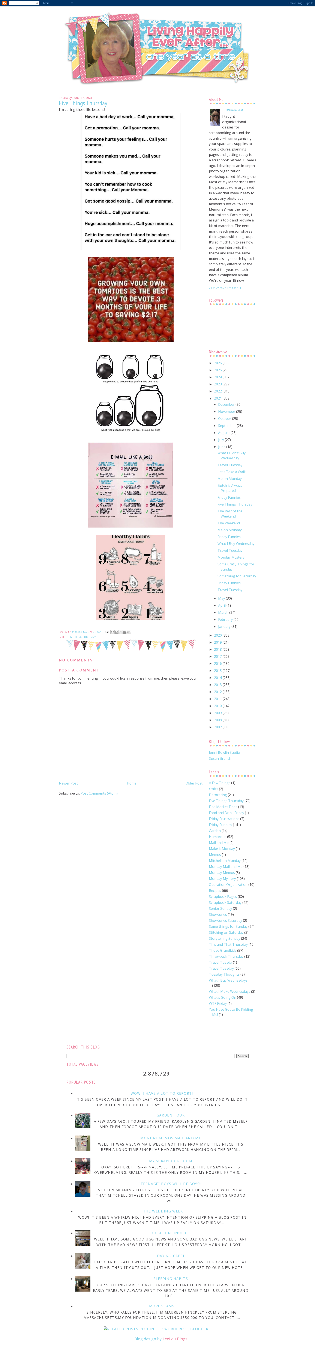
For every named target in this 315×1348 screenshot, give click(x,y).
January (224, 626)
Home (131, 783)
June (222, 446)
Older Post (194, 783)
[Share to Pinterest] (129, 632)
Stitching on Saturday (226, 932)
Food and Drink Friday (226, 812)
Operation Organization (228, 884)
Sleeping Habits (170, 1278)
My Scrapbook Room (170, 1161)
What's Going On (222, 997)
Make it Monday (222, 848)
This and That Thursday (228, 944)
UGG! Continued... (170, 1233)
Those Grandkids (222, 950)
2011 (218, 698)
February (226, 619)
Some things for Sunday (228, 926)
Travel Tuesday (230, 465)
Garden (215, 830)
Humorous (217, 836)
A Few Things (219, 782)
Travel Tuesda (220, 962)
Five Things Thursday (82, 637)
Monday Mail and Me (226, 866)
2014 (218, 677)
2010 (218, 705)
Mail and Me (219, 842)
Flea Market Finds (223, 806)
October (225, 418)
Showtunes (218, 914)
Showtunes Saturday (225, 920)
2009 (218, 713)
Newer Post (68, 783)
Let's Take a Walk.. (232, 471)
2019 (218, 642)
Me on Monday (230, 478)
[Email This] (112, 632)
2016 (218, 663)
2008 (218, 720)
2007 (218, 727)
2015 (218, 670)
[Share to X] (120, 632)
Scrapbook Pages (223, 896)
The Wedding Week (163, 1211)
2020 (218, 635)
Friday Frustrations (224, 818)
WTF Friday (218, 1003)
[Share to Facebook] (125, 632)
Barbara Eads (234, 109)
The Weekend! (229, 523)
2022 (218, 391)
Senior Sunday (220, 908)
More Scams (162, 1306)
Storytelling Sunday (224, 938)
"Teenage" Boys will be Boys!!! (170, 1183)
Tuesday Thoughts (224, 974)
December (227, 404)
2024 (218, 377)
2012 (218, 691)
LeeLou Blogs (175, 1338)
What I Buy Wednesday (236, 543)
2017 (218, 656)
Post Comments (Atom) (99, 793)
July (221, 439)
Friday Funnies (229, 497)
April (222, 605)
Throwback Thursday (226, 956)
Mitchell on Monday (225, 860)
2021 (218, 398)
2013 (218, 684)
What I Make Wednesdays (229, 991)
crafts (213, 788)
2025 (218, 370)
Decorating (218, 794)
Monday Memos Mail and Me (170, 1138)
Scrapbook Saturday (225, 902)
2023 (218, 384)
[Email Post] (107, 631)
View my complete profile (225, 288)
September (227, 425)
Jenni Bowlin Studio (224, 752)
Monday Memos (222, 872)
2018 (218, 649)
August (224, 432)
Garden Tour (171, 1115)
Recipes (215, 890)
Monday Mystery (231, 557)
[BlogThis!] (116, 632)
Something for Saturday (237, 576)
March (223, 612)
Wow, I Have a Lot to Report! (162, 1093)
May (222, 598)
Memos (215, 854)
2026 (218, 363)
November (227, 411)
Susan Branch (220, 758)
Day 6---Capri (170, 1256)
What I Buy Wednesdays (228, 980)
